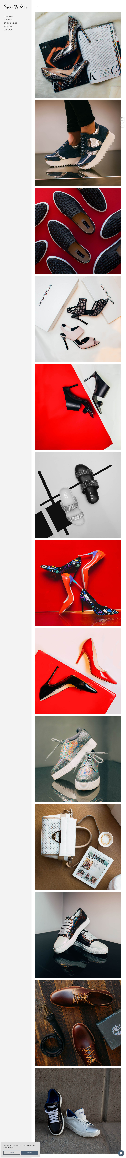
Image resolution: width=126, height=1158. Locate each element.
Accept (29, 1152)
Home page (8, 16)
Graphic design (10, 23)
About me (8, 26)
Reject (12, 1152)
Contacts (8, 30)
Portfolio (8, 20)
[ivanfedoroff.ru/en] (15, 6)
